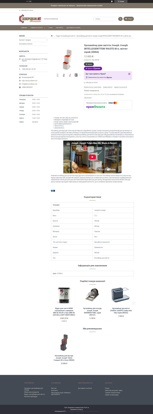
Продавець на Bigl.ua (76, 409)
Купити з (90, 68)
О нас (51, 27)
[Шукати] (120, 19)
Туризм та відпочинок (112, 392)
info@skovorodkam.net (29, 84)
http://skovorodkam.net (29, 81)
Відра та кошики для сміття (65, 36)
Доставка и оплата (73, 27)
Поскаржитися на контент (74, 411)
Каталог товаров (25, 40)
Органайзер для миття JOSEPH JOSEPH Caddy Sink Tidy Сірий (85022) (121, 310)
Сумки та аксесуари (112, 395)
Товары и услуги (36, 27)
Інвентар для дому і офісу (114, 390)
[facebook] (52, 191)
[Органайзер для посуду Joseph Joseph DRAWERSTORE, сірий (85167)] (92, 295)
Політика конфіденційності (90, 411)
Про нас (54, 388)
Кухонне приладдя (30, 396)
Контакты (59, 27)
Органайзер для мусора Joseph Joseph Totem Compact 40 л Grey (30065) (64, 358)
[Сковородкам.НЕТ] (30, 22)
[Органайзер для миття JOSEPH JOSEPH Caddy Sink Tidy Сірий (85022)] (121, 295)
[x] (54, 191)
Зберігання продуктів (31, 392)
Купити (90, 64)
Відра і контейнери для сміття (34, 394)
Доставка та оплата (85, 388)
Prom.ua (86, 407)
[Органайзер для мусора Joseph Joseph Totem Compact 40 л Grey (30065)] (64, 342)
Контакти (54, 390)
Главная (24, 27)
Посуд (107, 388)
